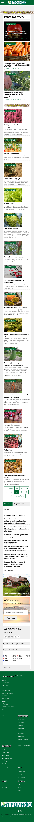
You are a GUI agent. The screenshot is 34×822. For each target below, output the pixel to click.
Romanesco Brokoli (11, 229)
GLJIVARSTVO (5, 712)
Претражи (11, 618)
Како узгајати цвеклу (12, 425)
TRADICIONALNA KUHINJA (8, 785)
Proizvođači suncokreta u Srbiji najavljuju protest (15, 541)
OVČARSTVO (21, 725)
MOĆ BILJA (4, 788)
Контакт (12, 817)
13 (27, 488)
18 (26, 492)
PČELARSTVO (21, 736)
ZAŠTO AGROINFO (22, 785)
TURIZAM (20, 774)
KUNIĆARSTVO (21, 742)
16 (16, 492)
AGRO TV (19, 675)
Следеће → (19, 496)
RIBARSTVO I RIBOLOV (23, 739)
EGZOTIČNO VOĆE (6, 691)
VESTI (2, 715)
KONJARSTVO (21, 731)
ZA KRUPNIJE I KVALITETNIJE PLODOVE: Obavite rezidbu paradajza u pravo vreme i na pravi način (16, 95)
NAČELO (20, 790)
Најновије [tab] (7, 504)
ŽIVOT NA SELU (21, 771)
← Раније (9, 488)
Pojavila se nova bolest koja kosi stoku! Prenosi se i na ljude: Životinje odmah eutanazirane (16, 548)
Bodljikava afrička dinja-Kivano (15, 307)
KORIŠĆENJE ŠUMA (6, 761)
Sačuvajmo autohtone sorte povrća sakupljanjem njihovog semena (16, 33)
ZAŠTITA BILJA (5, 704)
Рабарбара (8, 450)
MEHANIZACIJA (5, 767)
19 (6, 496)
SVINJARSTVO (21, 722)
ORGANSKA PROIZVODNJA (23, 745)
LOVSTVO (4, 763)
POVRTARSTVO (11, 44)
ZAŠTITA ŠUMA (5, 755)
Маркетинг (28, 814)
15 (11, 492)
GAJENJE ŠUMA (5, 752)
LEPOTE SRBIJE (21, 777)
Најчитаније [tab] (19, 504)
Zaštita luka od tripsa (12, 154)
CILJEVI (19, 788)
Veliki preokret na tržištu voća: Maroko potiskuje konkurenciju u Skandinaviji (16, 529)
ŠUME (3, 750)
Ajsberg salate (9, 204)
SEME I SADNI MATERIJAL (7, 758)
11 (17, 488)
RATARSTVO (4, 680)
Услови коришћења (18, 814)
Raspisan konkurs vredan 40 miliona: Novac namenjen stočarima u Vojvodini (14, 564)
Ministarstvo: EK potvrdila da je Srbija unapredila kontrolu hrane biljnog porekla (16, 556)
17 (21, 492)
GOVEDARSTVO (21, 720)
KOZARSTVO (21, 728)
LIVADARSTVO (5, 701)
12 (22, 488)
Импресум (5, 817)
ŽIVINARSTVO (21, 734)
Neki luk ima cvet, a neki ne (14, 257)
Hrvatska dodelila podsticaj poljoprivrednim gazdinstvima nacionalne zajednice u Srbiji (15, 521)
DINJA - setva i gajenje (12, 179)
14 (6, 492)
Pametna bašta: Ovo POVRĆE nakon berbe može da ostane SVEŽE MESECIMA (17, 65)
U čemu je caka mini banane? (15, 515)
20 (11, 496)
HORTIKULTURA (5, 698)
